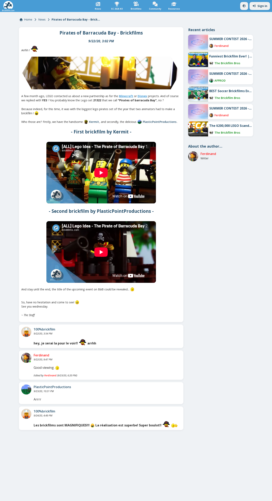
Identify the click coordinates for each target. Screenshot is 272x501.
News (42, 19)
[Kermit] (86, 122)
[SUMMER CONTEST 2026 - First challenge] (198, 111)
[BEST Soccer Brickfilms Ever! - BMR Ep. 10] (198, 94)
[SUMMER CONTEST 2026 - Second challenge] (198, 76)
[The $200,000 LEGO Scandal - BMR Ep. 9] (198, 128)
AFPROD (220, 80)
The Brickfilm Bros (227, 63)
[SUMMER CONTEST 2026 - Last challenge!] (198, 42)
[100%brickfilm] (26, 332)
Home (28, 19)
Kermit (94, 122)
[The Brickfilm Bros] (211, 63)
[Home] (8, 6)
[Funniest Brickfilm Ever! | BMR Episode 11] (198, 59)
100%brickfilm (44, 329)
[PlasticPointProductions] (140, 122)
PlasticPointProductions (159, 122)
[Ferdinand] (26, 358)
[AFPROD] (211, 81)
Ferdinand (41, 355)
